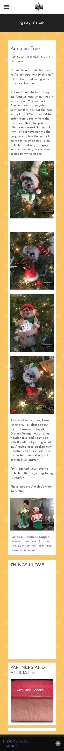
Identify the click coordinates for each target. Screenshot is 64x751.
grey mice (45, 545)
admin (19, 61)
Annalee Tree (25, 48)
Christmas (31, 537)
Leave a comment (22, 550)
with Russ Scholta (30, 689)
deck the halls (27, 545)
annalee (15, 541)
